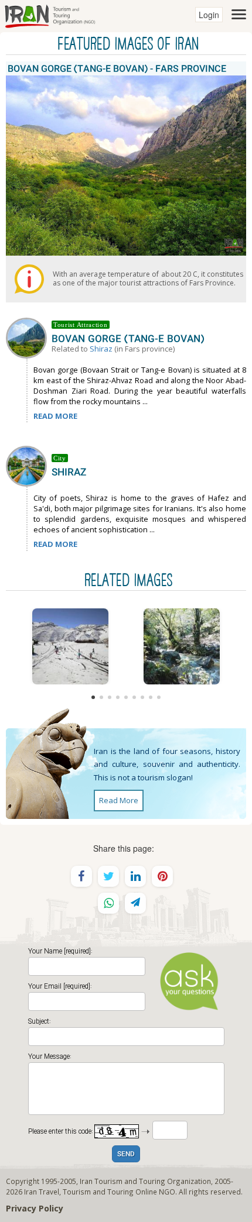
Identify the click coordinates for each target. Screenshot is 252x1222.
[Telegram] (135, 903)
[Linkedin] (135, 876)
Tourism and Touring (98, 1191)
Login (209, 14)
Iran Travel (41, 1191)
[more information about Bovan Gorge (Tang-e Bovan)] (29, 337)
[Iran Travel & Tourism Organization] (50, 14)
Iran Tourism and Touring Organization (145, 1181)
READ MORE (55, 416)
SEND (126, 1154)
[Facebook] (81, 876)
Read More (118, 800)
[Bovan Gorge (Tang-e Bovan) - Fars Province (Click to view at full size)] (70, 646)
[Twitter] (108, 876)
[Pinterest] (162, 876)
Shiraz (101, 348)
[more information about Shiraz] (29, 465)
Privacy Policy (34, 1208)
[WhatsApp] (108, 903)
